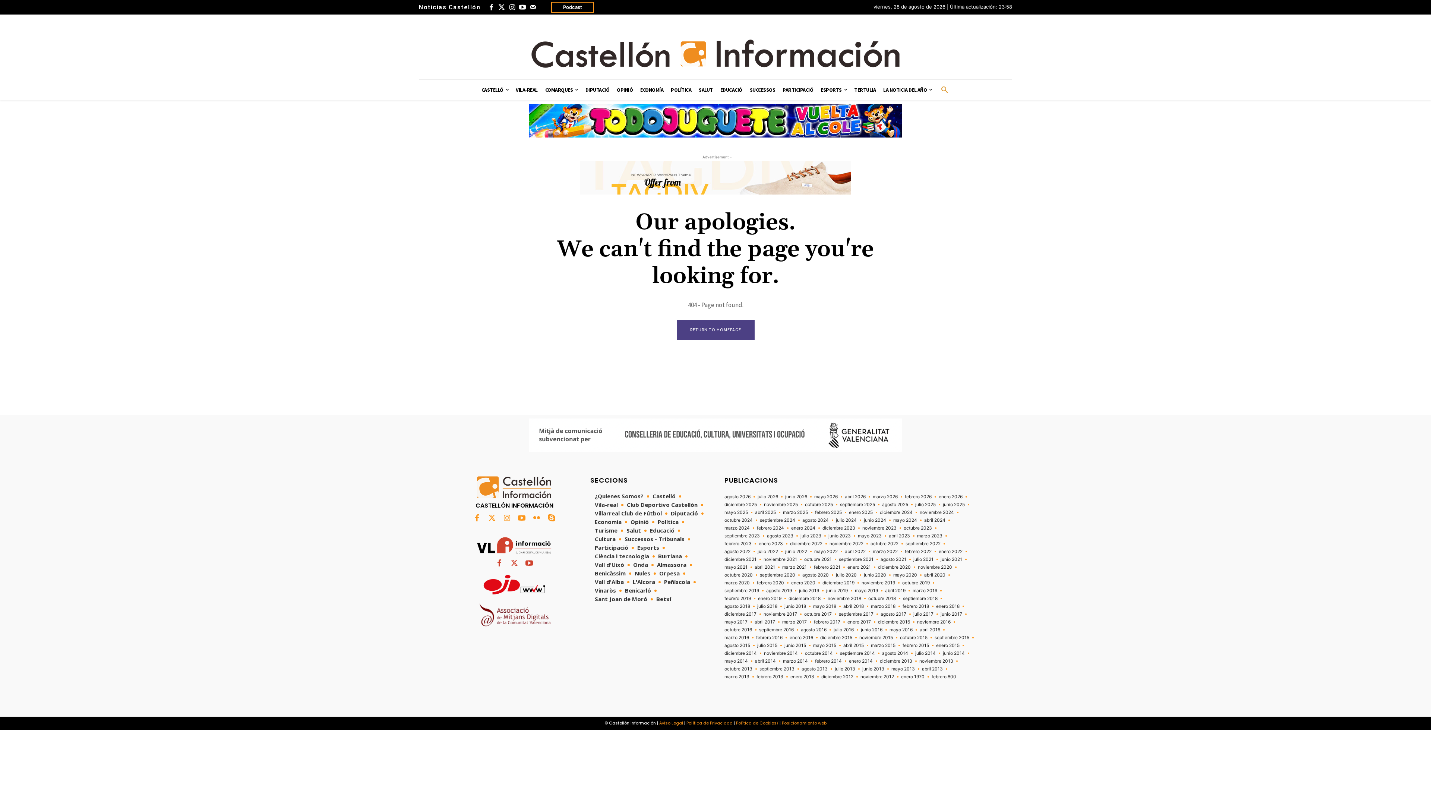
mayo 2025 (736, 512)
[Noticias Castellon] (715, 53)
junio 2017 (951, 614)
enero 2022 (951, 551)
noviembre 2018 (844, 598)
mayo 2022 (826, 551)
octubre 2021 (818, 559)
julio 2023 (810, 536)
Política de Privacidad (709, 723)
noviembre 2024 (937, 512)
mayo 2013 (903, 669)
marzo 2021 (794, 567)
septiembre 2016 (776, 630)
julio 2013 (845, 669)
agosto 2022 (737, 551)
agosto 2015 (737, 645)
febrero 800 (944, 677)
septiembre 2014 (857, 653)
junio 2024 (875, 520)
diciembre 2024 (896, 512)
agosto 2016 (814, 630)
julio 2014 (925, 653)
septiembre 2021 (856, 559)
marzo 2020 (737, 583)
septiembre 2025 (857, 504)
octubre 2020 (738, 575)
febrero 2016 (769, 637)
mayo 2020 (905, 575)
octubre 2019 (916, 583)
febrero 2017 (827, 622)
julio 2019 (809, 590)
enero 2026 (951, 497)
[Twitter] (501, 7)
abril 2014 (765, 661)
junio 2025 (954, 504)
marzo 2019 (925, 590)
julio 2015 (767, 645)
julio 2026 (768, 497)
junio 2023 (839, 536)
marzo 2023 (929, 536)
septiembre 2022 (923, 544)
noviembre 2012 (877, 677)
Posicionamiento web (804, 723)
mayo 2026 (826, 497)
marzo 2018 (883, 606)
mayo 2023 (870, 536)
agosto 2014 (895, 653)
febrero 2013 (769, 677)
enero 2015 (948, 645)
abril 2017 (765, 622)
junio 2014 (954, 653)
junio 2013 (873, 669)
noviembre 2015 (876, 637)
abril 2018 (853, 606)
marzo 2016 (736, 637)
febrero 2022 (918, 551)
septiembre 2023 (742, 536)
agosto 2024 (815, 520)
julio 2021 (923, 559)
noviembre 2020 (935, 567)
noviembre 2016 (934, 622)
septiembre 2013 (777, 669)
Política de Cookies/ (757, 723)
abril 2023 (899, 536)
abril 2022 (855, 551)
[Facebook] (491, 7)
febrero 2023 (738, 544)
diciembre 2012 (837, 677)
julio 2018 (767, 606)
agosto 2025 (895, 504)
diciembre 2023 (838, 528)
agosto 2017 (893, 614)
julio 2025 (925, 504)
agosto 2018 (737, 606)
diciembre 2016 (894, 622)
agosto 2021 (893, 559)
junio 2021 (951, 559)
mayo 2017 (736, 622)
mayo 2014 (736, 661)
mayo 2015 (824, 645)
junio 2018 (795, 606)
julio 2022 (768, 551)
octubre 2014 (819, 653)
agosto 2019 (779, 590)
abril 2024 (934, 520)
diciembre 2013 (896, 661)
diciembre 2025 (740, 504)
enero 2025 (861, 512)
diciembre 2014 (740, 653)
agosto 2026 (737, 497)
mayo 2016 (901, 630)
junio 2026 (796, 497)
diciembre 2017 (740, 614)
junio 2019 (837, 590)
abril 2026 (855, 497)
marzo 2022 (885, 551)
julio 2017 (923, 614)
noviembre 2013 (936, 661)
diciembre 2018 (805, 598)
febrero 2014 (828, 661)
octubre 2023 (918, 528)
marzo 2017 (794, 622)
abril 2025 (765, 512)
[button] (945, 90)
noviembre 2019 (878, 583)
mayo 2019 (866, 590)
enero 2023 (771, 544)
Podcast (572, 7)
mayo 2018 (824, 606)
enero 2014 (861, 661)
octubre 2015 (914, 637)
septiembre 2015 (952, 637)
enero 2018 (948, 606)
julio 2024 (846, 520)
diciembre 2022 (806, 544)
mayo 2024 (905, 520)
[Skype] (551, 518)
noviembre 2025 (781, 504)
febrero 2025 (828, 512)
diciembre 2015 (836, 637)
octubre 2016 (738, 630)
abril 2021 (765, 567)
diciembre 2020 (894, 567)
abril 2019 (895, 590)
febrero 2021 (827, 567)
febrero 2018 (916, 606)
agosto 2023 (780, 536)
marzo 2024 (737, 528)
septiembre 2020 (777, 575)
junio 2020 (875, 575)
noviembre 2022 (846, 544)
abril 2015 (853, 645)
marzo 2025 (795, 512)
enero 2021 (859, 567)
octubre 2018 (882, 598)
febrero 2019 (737, 598)
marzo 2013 (736, 677)
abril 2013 (932, 669)
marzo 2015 (883, 645)
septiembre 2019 (741, 590)
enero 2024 (803, 528)
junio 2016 (871, 630)
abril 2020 (934, 575)
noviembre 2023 (879, 528)
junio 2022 (796, 551)
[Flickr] (536, 518)
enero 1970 (913, 677)
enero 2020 (803, 583)
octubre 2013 (738, 669)
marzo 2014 (795, 661)
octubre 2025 (819, 504)
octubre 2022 (884, 544)
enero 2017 (859, 622)
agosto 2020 (815, 575)
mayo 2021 (736, 567)
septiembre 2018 (920, 598)
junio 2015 (795, 645)
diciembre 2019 (838, 583)
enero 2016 (801, 637)
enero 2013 (802, 677)
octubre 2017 (818, 614)
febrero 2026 (918, 497)
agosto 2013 (815, 669)
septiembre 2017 (856, 614)
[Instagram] (512, 7)
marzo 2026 (885, 497)
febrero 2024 (770, 528)
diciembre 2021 (740, 559)
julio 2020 (846, 575)
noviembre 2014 (781, 653)
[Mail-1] (533, 7)
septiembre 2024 (777, 520)
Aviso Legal (671, 723)
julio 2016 (844, 630)
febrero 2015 (916, 645)
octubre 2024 (738, 520)
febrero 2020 (770, 583)
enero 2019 (769, 598)
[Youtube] (522, 7)
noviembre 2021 (780, 559)
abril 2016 (930, 630)
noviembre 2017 (780, 614)
